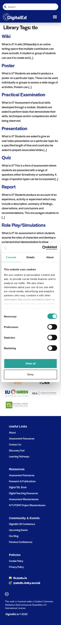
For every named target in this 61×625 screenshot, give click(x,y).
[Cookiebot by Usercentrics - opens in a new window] (43, 248)
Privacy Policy (16, 567)
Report (9, 186)
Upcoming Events (18, 530)
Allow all (30, 363)
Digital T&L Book (18, 487)
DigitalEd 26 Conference (22, 524)
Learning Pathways (19, 456)
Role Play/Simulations (24, 224)
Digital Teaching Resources (23, 493)
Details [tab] (30, 257)
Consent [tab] (11, 257)
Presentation (14, 128)
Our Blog (13, 536)
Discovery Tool (16, 450)
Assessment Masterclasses (24, 499)
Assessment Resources (21, 438)
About (12, 432)
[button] (55, 17)
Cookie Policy (16, 561)
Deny (30, 374)
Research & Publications (22, 481)
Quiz (6, 157)
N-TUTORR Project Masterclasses (27, 505)
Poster (8, 65)
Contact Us (15, 444)
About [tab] (50, 257)
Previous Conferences (20, 542)
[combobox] (30, 6)
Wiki (6, 36)
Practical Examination (23, 94)
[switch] (52, 327)
